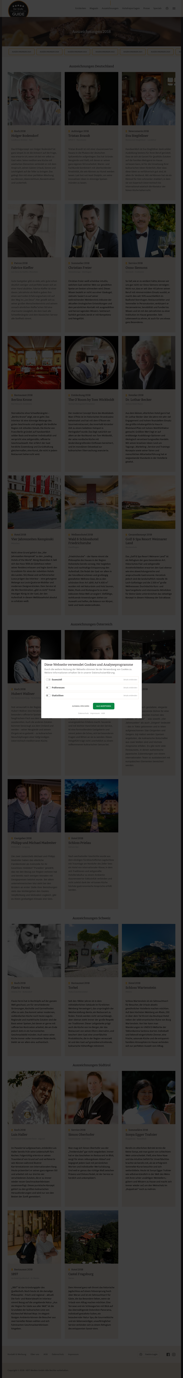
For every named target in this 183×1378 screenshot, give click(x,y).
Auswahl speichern (80, 706)
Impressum (95, 713)
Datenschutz (83, 713)
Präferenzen (58, 688)
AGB (103, 713)
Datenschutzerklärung (103, 673)
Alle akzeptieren (103, 706)
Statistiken (58, 696)
